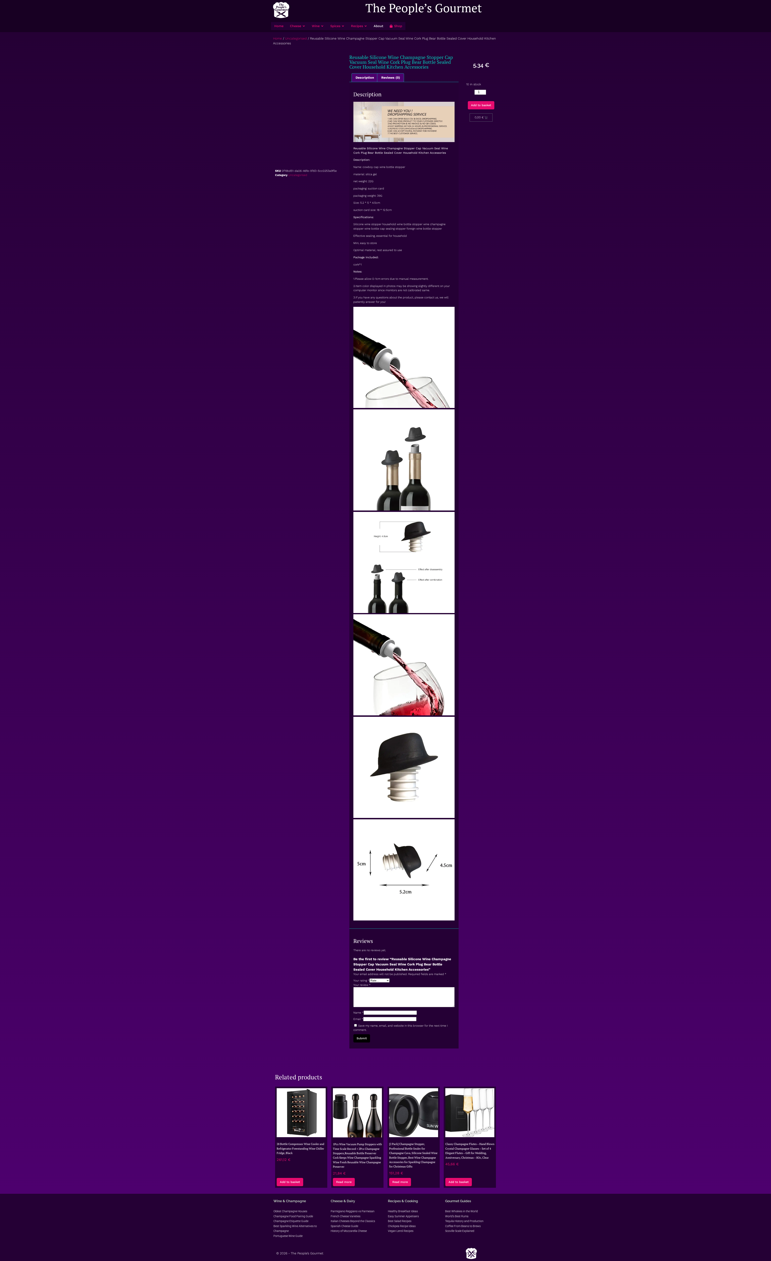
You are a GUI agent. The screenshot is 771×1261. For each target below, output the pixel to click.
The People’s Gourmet (423, 8)
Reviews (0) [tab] (390, 77)
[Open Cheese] (303, 26)
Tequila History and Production (464, 1221)
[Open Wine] (322, 26)
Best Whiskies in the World (461, 1211)
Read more (344, 1182)
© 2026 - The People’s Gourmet (299, 1253)
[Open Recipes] (365, 26)
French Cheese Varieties (345, 1216)
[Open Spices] (343, 26)
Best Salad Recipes (399, 1221)
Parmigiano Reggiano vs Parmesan (352, 1211)
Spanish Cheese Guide (344, 1226)
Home (277, 38)
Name (358, 1012)
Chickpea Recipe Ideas (402, 1226)
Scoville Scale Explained (459, 1231)
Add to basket (481, 105)
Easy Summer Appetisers (403, 1216)
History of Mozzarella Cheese (349, 1231)
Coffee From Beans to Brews (463, 1226)
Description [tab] (365, 77)
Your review (362, 984)
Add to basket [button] (290, 1182)
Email (358, 1019)
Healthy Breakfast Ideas (403, 1211)
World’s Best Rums (456, 1216)
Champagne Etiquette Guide (290, 1221)
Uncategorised (296, 38)
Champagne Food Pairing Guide (293, 1216)
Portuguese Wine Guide (288, 1236)
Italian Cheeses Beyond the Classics (353, 1221)
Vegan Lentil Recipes (400, 1231)
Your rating (361, 980)
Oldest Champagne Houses (290, 1211)
